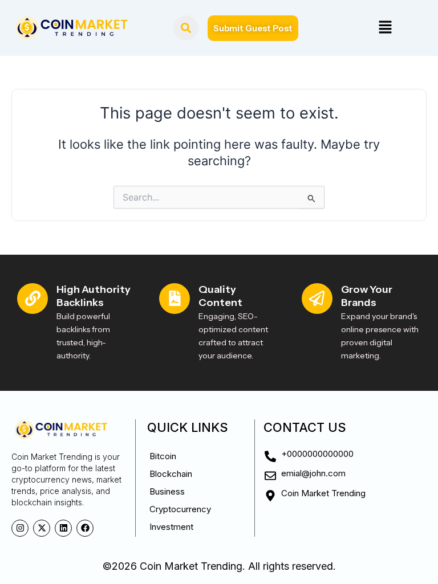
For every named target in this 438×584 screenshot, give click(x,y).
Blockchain (170, 473)
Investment (171, 526)
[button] (385, 27)
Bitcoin (162, 456)
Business (167, 491)
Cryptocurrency (180, 509)
